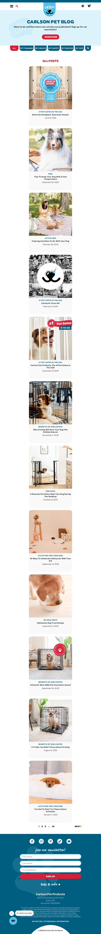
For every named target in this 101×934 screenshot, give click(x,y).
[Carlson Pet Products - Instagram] (41, 841)
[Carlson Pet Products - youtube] (69, 841)
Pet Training (26, 48)
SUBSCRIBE (51, 36)
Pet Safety (53, 48)
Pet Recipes (67, 48)
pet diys (79, 48)
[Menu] (11, 6)
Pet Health (40, 48)
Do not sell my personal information (50, 921)
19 (53, 826)
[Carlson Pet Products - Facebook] (32, 841)
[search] (88, 48)
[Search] (17, 6)
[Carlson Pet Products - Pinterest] (50, 841)
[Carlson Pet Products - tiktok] (59, 841)
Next (78, 826)
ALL (14, 48)
